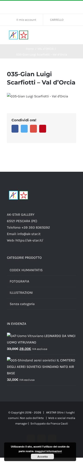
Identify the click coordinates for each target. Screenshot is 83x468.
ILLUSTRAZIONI (21, 293)
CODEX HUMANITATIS (26, 270)
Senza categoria (22, 304)
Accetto (42, 456)
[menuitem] (28, 20)
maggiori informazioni (48, 451)
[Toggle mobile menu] (74, 35)
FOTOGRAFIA (19, 281)
